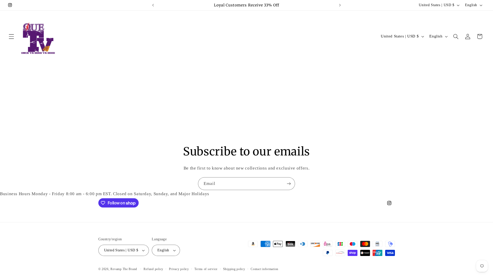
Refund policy (153, 269)
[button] (11, 36)
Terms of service (205, 269)
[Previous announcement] (153, 5)
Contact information (264, 269)
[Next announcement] (340, 5)
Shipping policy (234, 269)
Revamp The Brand (124, 269)
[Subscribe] (289, 183)
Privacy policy (179, 269)
